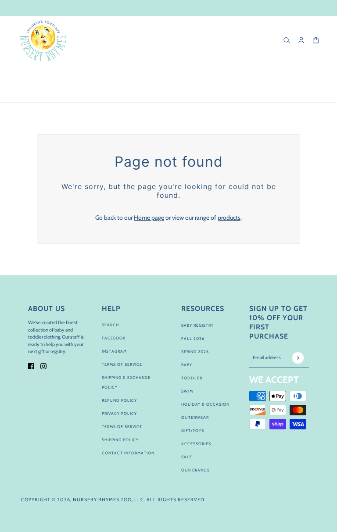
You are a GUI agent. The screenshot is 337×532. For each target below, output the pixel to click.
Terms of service (122, 426)
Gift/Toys (192, 430)
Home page (149, 217)
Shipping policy (120, 439)
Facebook (113, 338)
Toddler (191, 377)
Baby (186, 364)
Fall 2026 (192, 338)
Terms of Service (122, 364)
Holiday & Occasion (205, 404)
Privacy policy (119, 413)
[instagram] (43, 365)
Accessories (196, 443)
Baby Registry (197, 325)
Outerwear (195, 417)
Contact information (128, 452)
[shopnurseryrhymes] (43, 40)
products (229, 217)
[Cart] (315, 40)
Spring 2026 (195, 351)
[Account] (301, 40)
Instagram (114, 351)
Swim (187, 391)
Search (110, 324)
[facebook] (31, 365)
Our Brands (195, 470)
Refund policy (119, 400)
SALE (186, 456)
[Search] (286, 40)
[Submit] (298, 358)
